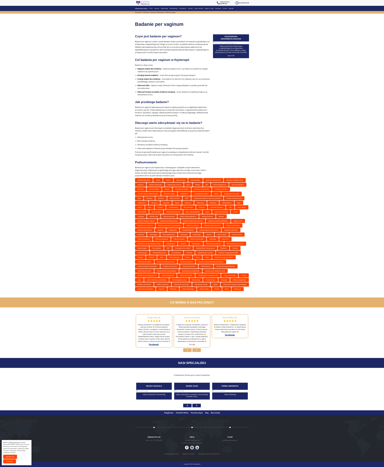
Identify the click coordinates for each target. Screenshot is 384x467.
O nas (151, 8)
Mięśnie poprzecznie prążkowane (169, 225)
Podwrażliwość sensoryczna (205, 248)
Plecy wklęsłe (156, 248)
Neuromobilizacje (169, 235)
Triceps (243, 275)
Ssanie (187, 257)
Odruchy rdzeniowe (197, 239)
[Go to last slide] (187, 350)
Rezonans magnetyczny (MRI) (228, 253)
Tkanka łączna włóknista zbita (215, 271)
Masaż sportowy (169, 216)
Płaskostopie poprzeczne (235, 244)
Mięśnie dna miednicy (145, 225)
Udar (139, 280)
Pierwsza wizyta (197, 413)
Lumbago (141, 216)
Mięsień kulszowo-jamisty (169, 221)
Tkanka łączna (206, 266)
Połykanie (223, 248)
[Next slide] (196, 350)
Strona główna (138, 12)
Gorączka (166, 203)
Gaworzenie (142, 203)
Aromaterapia (195, 180)
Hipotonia (213, 203)
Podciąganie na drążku (182, 248)
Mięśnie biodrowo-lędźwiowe (218, 221)
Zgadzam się (10, 457)
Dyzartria (161, 198)
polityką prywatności (14, 442)
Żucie (226, 289)
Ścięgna (140, 257)
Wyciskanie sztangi (201, 284)
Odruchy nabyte (179, 239)
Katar (149, 207)
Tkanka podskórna (168, 275)
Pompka (235, 248)
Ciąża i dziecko (198, 8)
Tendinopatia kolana (144, 262)
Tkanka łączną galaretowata (225, 266)
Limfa (235, 212)
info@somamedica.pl (230, 440)
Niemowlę (183, 235)
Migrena (160, 230)
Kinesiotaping (173, 207)
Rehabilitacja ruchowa (205, 253)
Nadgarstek (173, 230)
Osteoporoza (170, 244)
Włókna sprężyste (162, 284)
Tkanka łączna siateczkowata (166, 271)
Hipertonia (200, 203)
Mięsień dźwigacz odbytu (146, 221)
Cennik (225, 8)
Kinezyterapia (188, 207)
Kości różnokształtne (193, 212)
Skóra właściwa (174, 257)
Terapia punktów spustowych (147, 266)
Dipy (139, 198)
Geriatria (154, 203)
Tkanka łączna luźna (144, 271)
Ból (207, 185)
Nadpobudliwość (188, 230)
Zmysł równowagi (188, 289)
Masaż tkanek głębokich (188, 216)
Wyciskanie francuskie (181, 284)
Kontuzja (202, 207)
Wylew (215, 284)
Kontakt (231, 8)
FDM (186, 198)
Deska (216, 194)
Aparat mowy (180, 180)
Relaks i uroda (209, 8)
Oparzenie (225, 239)
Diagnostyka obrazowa (231, 194)
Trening (190, 8)
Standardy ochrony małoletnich (209, 454)
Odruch (209, 235)
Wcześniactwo (210, 280)
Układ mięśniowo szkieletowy (156, 280)
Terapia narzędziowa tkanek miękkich (211, 262)
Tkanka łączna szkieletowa (190, 271)
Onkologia (212, 239)
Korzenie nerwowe (216, 207)
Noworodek (197, 235)
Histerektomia (226, 203)
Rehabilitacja (174, 8)
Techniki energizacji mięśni (224, 257)
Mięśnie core (238, 221)
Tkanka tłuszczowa (186, 275)
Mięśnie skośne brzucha (212, 225)
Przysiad (189, 253)
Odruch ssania (237, 235)
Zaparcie (161, 289)
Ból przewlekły (154, 189)
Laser (207, 212)
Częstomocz (184, 194)
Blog (206, 413)
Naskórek (141, 235)
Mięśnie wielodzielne (145, 230)
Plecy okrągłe (142, 248)
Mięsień (221, 216)
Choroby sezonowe (221, 189)
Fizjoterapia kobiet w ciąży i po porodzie (207, 198)
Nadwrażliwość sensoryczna (209, 230)
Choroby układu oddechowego (148, 194)
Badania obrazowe (155, 185)
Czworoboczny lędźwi (201, 194)
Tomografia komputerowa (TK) (208, 275)
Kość (230, 207)
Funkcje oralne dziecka (234, 198)
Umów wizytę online (141, 8)
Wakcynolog (196, 280)
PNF (168, 248)
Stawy (197, 257)
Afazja (158, 180)
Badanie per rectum (174, 185)
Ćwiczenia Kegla (169, 194)
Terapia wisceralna (189, 266)
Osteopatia (182, 8)
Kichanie (160, 207)
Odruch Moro (221, 235)
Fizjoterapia (164, 8)
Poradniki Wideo (182, 413)
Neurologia (153, 235)
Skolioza (151, 257)
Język (238, 203)
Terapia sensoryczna (170, 266)
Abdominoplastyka (144, 180)
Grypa (177, 203)
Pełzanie (183, 244)
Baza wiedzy (215, 413)
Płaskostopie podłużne (213, 244)
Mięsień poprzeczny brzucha (193, 221)
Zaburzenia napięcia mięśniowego (234, 284)
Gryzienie (188, 203)
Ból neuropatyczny (220, 185)
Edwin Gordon (174, 198)
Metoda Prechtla (207, 216)
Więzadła (224, 280)
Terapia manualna (186, 262)
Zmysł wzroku (204, 289)
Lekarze (156, 8)
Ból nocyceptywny (238, 185)
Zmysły (216, 289)
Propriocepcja (142, 253)
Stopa (207, 257)
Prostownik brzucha (159, 253)
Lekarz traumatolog (221, 212)
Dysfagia (149, 198)
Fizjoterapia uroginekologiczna (157, 12)
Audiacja (141, 185)
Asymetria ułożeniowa (213, 180)
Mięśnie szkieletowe (233, 225)
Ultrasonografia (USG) (179, 280)
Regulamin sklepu (188, 454)
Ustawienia (9, 461)
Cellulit (167, 189)
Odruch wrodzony (144, 239)
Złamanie (173, 289)
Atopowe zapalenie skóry (234, 180)
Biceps (198, 185)
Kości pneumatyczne (173, 212)
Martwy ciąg (154, 216)
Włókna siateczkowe (144, 284)
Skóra (162, 257)
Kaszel (140, 207)
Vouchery (218, 8)
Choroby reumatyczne (201, 189)
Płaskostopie (196, 244)
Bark (188, 185)
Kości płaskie (156, 212)
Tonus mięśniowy (229, 275)
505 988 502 (223, 3)
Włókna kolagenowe (239, 280)
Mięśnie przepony (192, 225)
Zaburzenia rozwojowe (145, 289)
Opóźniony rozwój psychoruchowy (149, 244)
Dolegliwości (169, 413)
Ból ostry (141, 189)
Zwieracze (237, 289)
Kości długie (242, 207)
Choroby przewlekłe (181, 189)
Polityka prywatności (171, 454)
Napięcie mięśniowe (231, 230)
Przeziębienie (176, 253)
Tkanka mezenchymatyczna (147, 275)
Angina (168, 180)
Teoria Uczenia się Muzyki (165, 262)
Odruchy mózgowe (162, 239)
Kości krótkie (142, 212)
